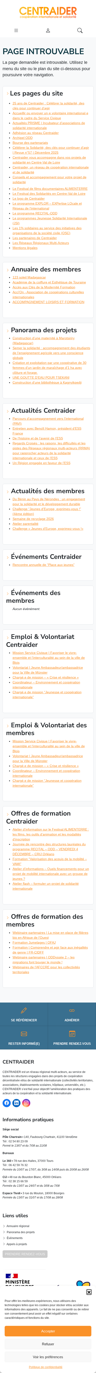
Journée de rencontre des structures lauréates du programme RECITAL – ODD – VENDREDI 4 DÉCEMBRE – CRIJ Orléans (49, 849)
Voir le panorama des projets (31, 391)
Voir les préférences (48, 1357)
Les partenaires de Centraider (35, 238)
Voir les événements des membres (35, 617)
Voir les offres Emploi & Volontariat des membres (48, 794)
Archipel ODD (23, 138)
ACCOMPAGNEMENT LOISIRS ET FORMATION (48, 302)
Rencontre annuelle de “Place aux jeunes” (44, 565)
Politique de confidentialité (45, 1367)
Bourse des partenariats (30, 143)
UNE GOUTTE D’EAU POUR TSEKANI (41, 377)
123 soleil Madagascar (29, 277)
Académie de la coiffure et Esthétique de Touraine (49, 282)
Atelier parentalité (25, 524)
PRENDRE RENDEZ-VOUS (25, 1254)
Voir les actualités (23, 472)
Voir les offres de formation (31, 897)
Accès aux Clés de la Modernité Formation (44, 287)
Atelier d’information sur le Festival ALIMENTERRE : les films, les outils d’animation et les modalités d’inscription (51, 834)
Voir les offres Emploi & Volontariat (37, 706)
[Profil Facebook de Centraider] (7, 1103)
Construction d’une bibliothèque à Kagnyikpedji (47, 382)
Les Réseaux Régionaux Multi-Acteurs (41, 243)
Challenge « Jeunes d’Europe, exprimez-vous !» (48, 528)
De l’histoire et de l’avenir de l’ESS (38, 438)
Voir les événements (24, 574)
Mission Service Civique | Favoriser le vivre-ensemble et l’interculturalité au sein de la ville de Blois (49, 657)
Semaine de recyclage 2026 (33, 519)
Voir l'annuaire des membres (31, 311)
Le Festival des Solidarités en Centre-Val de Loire (49, 193)
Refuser (48, 1344)
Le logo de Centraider (29, 198)
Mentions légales (25, 248)
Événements (15, 1238)
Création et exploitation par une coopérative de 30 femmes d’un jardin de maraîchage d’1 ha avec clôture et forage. (49, 367)
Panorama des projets (21, 1232)
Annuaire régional (18, 1226)
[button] (89, 1291)
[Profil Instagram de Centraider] (26, 1103)
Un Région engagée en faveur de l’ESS (41, 463)
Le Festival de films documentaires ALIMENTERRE (50, 189)
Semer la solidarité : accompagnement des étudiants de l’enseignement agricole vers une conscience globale (51, 353)
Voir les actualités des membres (34, 537)
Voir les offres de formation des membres (42, 981)
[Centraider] (48, 11)
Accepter (48, 1331)
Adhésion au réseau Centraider (36, 133)
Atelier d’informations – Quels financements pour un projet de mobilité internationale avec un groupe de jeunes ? (51, 874)
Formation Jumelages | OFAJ (34, 942)
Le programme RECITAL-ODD (35, 213)
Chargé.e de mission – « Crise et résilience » (46, 677)
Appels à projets (17, 1244)
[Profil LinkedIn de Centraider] (16, 1103)
